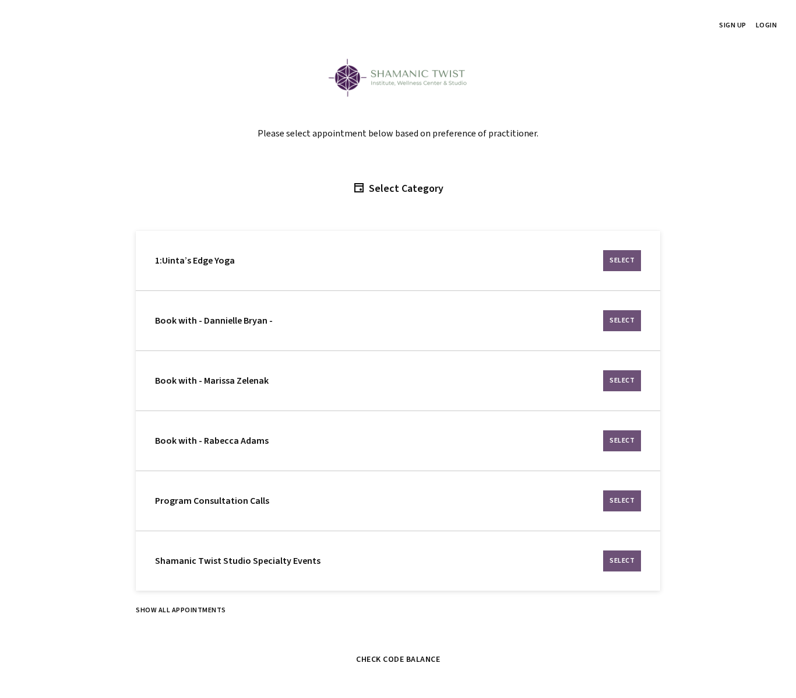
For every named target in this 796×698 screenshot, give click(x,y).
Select (622, 260)
